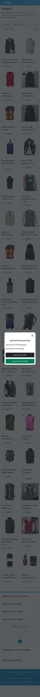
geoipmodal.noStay (20, 355)
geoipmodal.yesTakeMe (20, 361)
